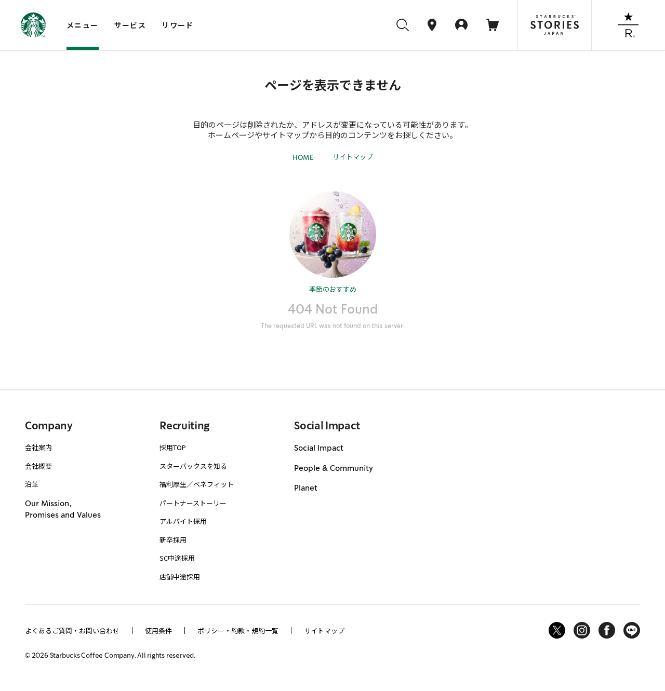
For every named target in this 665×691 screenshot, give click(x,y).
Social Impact (318, 448)
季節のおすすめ (332, 289)
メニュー (82, 25)
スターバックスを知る (193, 466)
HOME (302, 157)
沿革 (31, 484)
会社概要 (38, 466)
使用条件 (158, 630)
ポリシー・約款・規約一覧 (237, 630)
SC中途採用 (177, 558)
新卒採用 (173, 540)
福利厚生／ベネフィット (196, 484)
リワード (178, 25)
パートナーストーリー (193, 503)
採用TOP (172, 447)
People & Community (333, 468)
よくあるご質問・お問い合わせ (72, 630)
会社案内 (38, 447)
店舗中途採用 (179, 576)
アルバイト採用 (183, 521)
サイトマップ (352, 156)
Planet (305, 488)
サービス (130, 25)
